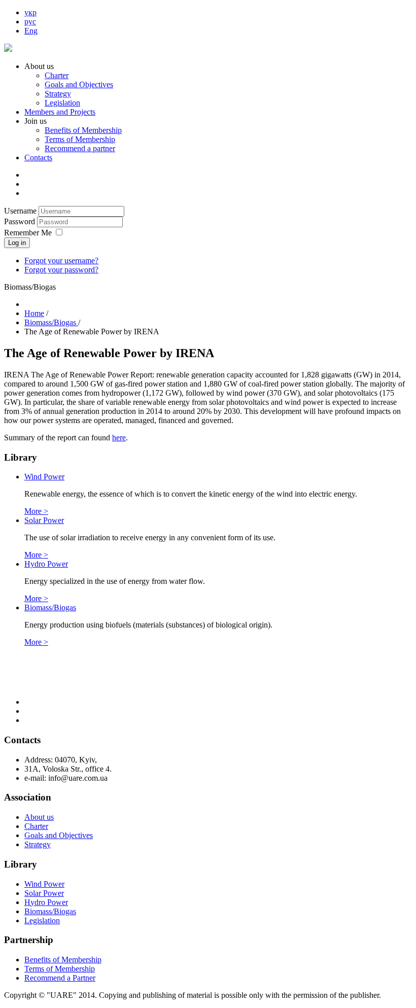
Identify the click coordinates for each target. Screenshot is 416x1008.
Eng (31, 30)
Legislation (62, 102)
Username (20, 210)
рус (30, 21)
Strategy (58, 93)
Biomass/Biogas (50, 607)
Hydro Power (46, 564)
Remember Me (28, 232)
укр (30, 12)
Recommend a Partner (59, 978)
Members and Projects (59, 112)
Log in (17, 243)
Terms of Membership (80, 139)
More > (36, 511)
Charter (56, 75)
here (119, 437)
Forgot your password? (61, 269)
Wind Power (44, 476)
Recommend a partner (80, 148)
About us (39, 817)
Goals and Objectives (79, 84)
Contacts (38, 157)
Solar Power (44, 520)
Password (20, 221)
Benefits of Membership (83, 130)
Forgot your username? (61, 260)
